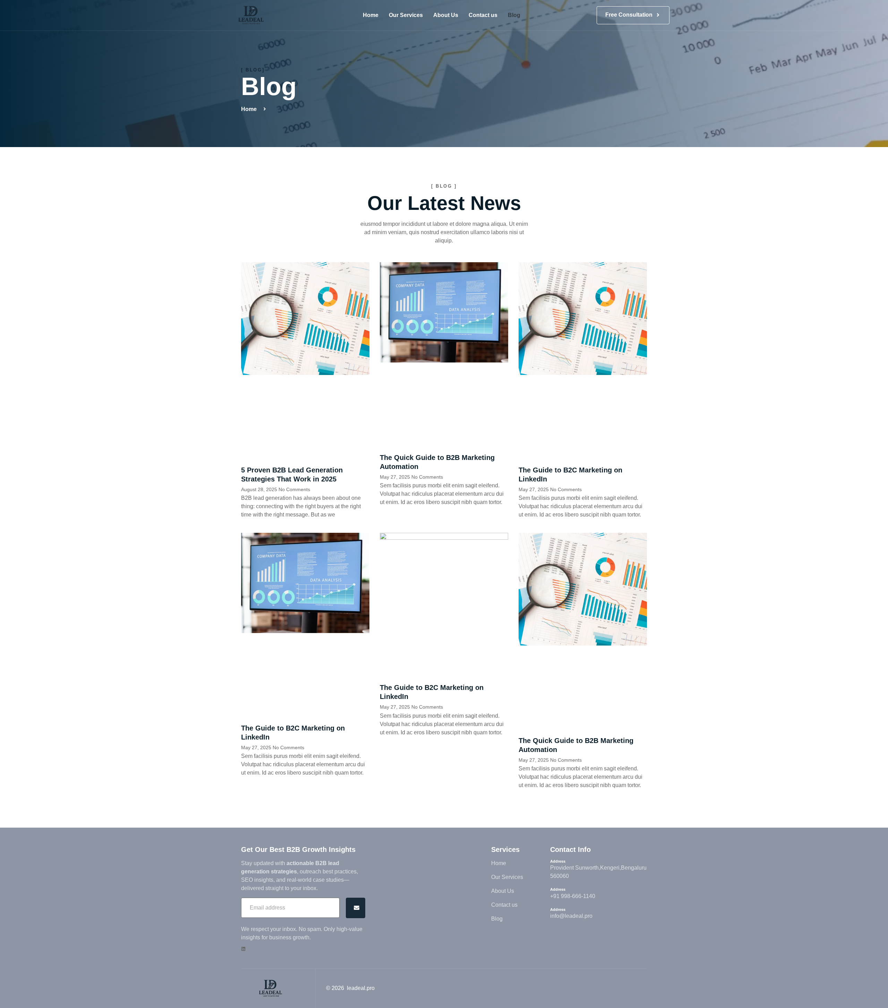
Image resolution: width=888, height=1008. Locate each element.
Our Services (406, 15)
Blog (514, 15)
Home (370, 15)
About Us (445, 15)
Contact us (483, 15)
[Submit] (355, 908)
